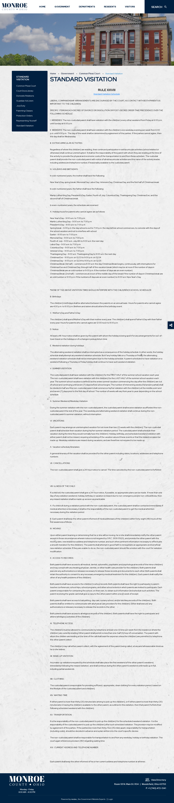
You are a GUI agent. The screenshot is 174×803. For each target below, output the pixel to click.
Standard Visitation (25, 125)
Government (62, 6)
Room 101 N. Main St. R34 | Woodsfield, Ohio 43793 (140, 784)
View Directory (158, 780)
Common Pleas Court (26, 85)
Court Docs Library (24, 90)
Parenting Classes (24, 110)
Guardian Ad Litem (24, 100)
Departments (87, 6)
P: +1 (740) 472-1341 (156, 788)
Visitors (130, 6)
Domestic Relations (25, 95)
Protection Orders (24, 115)
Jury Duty (20, 105)
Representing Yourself (26, 120)
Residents (110, 6)
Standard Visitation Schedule (106, 94)
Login (110, 799)
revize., (74, 799)
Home (42, 6)
